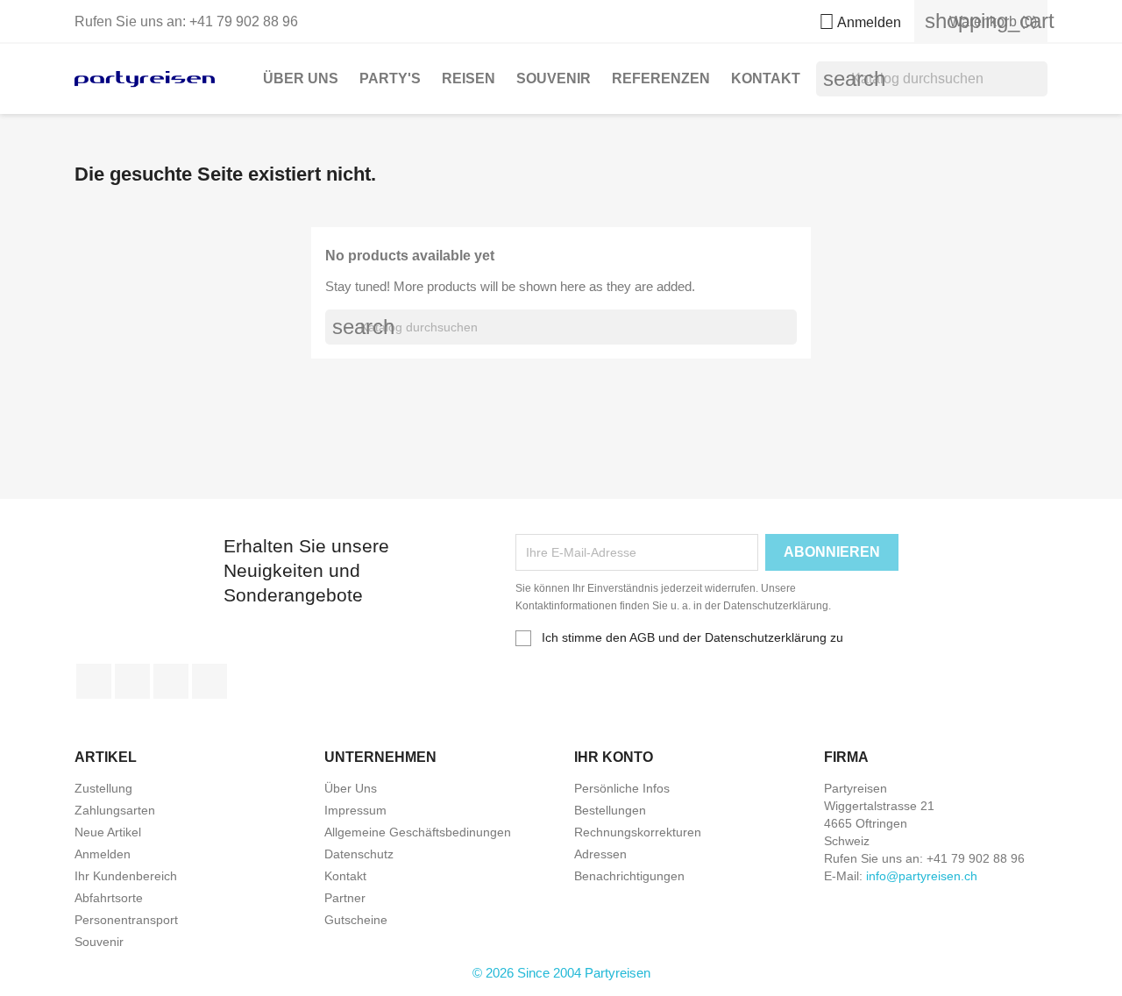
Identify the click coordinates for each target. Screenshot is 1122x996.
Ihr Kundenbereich (126, 876)
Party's (390, 78)
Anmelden (103, 854)
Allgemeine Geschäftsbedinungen (417, 832)
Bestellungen (610, 810)
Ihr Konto (613, 757)
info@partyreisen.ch (921, 876)
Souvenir (553, 78)
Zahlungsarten (115, 810)
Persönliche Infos (622, 788)
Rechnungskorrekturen (637, 832)
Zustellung (103, 788)
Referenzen (661, 78)
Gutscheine (355, 920)
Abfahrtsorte (109, 898)
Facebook (93, 681)
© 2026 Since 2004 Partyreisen (561, 972)
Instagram (209, 681)
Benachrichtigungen (629, 876)
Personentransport (126, 920)
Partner (345, 898)
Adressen (600, 854)
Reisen (468, 78)
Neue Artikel (108, 832)
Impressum (355, 810)
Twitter (132, 681)
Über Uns (300, 78)
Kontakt (765, 78)
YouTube (170, 681)
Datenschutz (359, 854)
